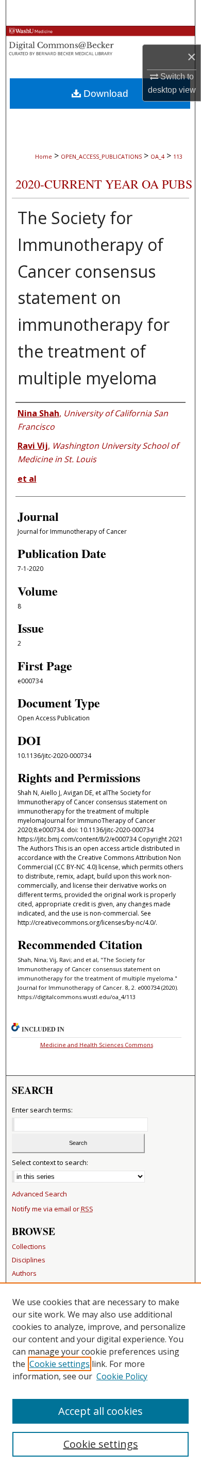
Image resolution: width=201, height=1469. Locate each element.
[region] (100, 1375)
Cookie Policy (121, 1376)
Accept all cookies (100, 1411)
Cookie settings (59, 1364)
